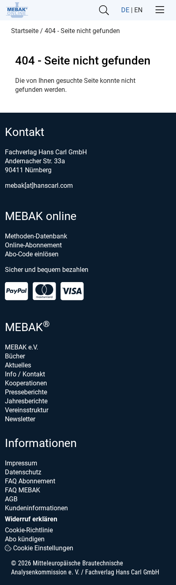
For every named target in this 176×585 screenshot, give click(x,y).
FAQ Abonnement (30, 481)
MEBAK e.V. (21, 347)
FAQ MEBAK (22, 490)
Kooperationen (26, 383)
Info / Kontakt (25, 374)
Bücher (15, 356)
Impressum (21, 463)
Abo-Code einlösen (32, 254)
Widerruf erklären (31, 519)
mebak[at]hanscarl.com (39, 185)
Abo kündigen (25, 539)
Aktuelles (18, 365)
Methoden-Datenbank (36, 236)
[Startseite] (17, 10)
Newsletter (20, 419)
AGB (11, 499)
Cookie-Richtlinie (29, 530)
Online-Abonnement (33, 245)
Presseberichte (26, 392)
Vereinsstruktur (26, 410)
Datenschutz (23, 472)
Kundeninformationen (36, 508)
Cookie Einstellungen (42, 548)
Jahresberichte (26, 401)
